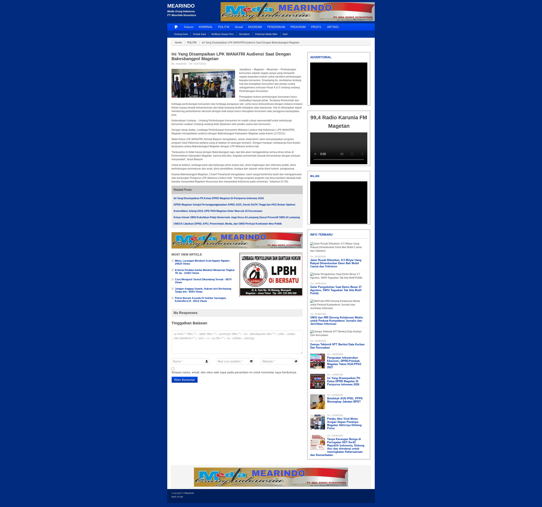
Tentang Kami (181, 34)
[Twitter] (356, 495)
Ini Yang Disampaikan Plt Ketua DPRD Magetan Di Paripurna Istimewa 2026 (219, 198)
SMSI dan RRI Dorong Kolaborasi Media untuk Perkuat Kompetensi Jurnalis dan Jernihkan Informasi (336, 320)
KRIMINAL (206, 27)
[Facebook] (362, 495)
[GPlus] (368, 495)
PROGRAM (298, 27)
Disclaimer (244, 34)
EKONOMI (255, 27)
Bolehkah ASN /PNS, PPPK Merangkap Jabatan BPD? (345, 400)
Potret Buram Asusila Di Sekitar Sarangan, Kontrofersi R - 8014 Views (200, 300)
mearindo (181, 63)
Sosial (239, 27)
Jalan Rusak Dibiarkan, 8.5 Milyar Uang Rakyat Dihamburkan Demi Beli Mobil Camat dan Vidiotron (335, 263)
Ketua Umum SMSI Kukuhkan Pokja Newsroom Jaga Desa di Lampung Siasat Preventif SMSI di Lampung (237, 217)
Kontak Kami (199, 34)
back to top (177, 496)
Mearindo (181, 6)
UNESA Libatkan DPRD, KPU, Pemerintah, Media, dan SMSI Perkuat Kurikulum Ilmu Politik (228, 223)
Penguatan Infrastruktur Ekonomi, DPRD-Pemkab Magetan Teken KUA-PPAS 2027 (344, 362)
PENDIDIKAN (276, 27)
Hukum (189, 27)
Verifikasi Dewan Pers (222, 34)
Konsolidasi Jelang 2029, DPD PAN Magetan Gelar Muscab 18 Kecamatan (218, 211)
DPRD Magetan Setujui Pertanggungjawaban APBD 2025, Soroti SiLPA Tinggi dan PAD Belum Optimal (234, 204)
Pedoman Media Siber (266, 34)
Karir (285, 34)
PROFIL (316, 27)
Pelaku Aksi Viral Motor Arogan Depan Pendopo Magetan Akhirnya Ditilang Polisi (344, 423)
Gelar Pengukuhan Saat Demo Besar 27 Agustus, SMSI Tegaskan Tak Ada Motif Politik (336, 290)
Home (178, 42)
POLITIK (224, 27)
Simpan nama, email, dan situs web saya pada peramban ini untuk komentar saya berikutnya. (234, 372)
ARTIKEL (333, 27)
